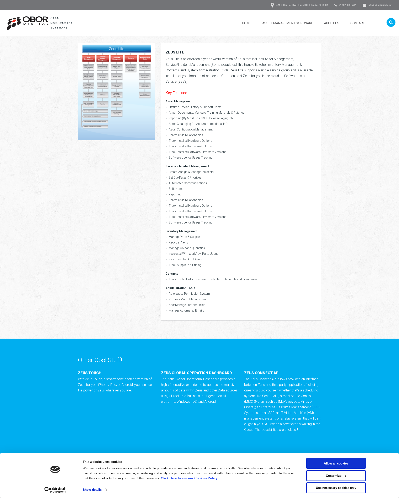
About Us (331, 23)
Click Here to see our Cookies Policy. (189, 478)
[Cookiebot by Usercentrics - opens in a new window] (55, 490)
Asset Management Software (287, 23)
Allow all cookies (336, 463)
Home (246, 23)
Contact (357, 23)
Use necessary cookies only (336, 487)
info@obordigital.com (380, 5)
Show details (92, 489)
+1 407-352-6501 (347, 5)
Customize (333, 475)
